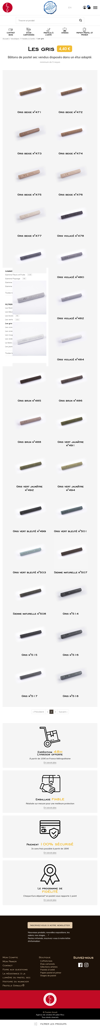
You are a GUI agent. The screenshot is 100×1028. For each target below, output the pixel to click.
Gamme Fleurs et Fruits (18, 275)
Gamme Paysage (15, 278)
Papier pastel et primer (50, 972)
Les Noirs (11, 308)
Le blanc (10, 342)
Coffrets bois (46, 961)
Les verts (12, 319)
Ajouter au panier (31, 106)
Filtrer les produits (53, 1024)
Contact (7, 965)
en (69, 7)
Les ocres (11, 327)
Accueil (6, 38)
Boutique (15, 38)
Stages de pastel (48, 975)
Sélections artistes (49, 966)
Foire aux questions (15, 969)
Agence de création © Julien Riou (50, 1015)
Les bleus (11, 312)
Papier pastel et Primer (84, 34)
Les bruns (11, 315)
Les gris (11, 323)
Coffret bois (11, 34)
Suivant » (63, 711)
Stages (64, 33)
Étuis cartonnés (28, 34)
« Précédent (38, 711)
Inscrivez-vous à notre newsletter (50, 925)
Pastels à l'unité (28, 38)
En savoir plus (50, 762)
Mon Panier (10, 961)
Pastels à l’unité (48, 34)
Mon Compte (10, 957)
